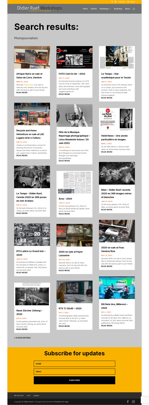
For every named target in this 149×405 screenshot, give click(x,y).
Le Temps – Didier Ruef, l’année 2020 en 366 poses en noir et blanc (31, 197)
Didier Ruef (28, 402)
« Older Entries (22, 338)
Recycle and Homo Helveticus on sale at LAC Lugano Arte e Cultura (30, 134)
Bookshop (118, 9)
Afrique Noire (29, 85)
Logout (36, 395)
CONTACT (122, 2)
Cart (28, 395)
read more (22, 93)
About (127, 9)
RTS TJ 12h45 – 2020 (70, 308)
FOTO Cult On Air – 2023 (72, 74)
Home (85, 9)
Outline (94, 9)
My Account (19, 395)
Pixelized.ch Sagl (61, 402)
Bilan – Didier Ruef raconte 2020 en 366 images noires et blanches (116, 194)
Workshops (104, 9)
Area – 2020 (65, 198)
